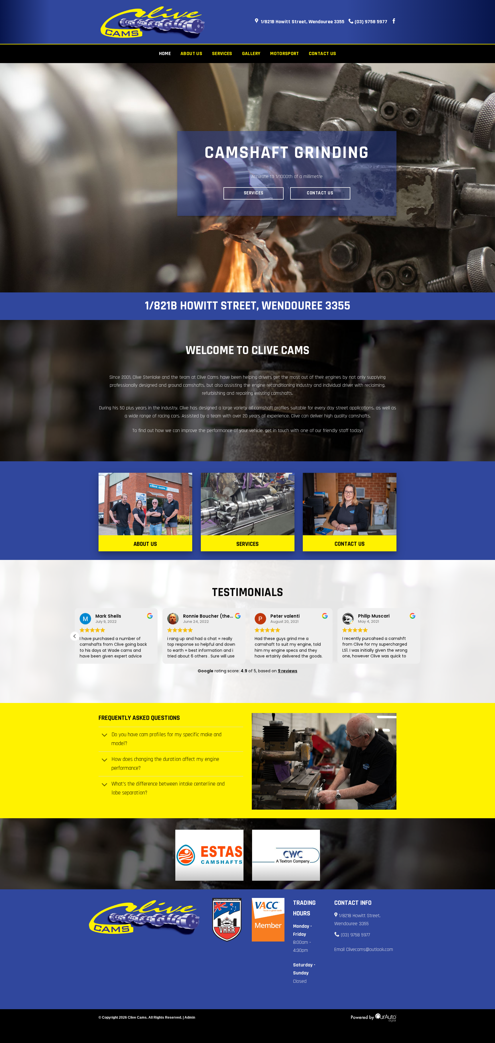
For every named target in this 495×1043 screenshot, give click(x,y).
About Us (191, 53)
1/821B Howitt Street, (359, 916)
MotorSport (284, 53)
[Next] (478, 178)
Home (165, 53)
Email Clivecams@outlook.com (363, 949)
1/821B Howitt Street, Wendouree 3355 (302, 21)
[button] (74, 636)
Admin (189, 1017)
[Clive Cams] (153, 22)
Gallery (251, 53)
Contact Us (322, 53)
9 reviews (287, 671)
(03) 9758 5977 (370, 21)
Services (222, 53)
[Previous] (17, 178)
